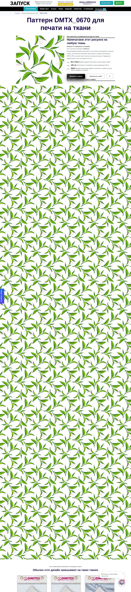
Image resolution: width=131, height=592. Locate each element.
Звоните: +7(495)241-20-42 (87, 2)
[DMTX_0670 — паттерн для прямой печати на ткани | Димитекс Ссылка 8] (99, 590)
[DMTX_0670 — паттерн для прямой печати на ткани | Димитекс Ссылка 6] (32, 590)
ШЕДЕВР (22, 2)
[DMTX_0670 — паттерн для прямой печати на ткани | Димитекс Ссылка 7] (66, 590)
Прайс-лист (44, 9)
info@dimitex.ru (87, 4)
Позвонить (107, 3)
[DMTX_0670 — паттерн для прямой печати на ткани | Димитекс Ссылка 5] (109, 76)
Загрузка (100, 9)
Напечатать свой (96, 76)
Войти (119, 3)
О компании (88, 9)
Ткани (60, 9)
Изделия (68, 9)
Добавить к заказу (76, 76)
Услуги (53, 9)
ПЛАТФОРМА (30, 9)
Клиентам (78, 9)
